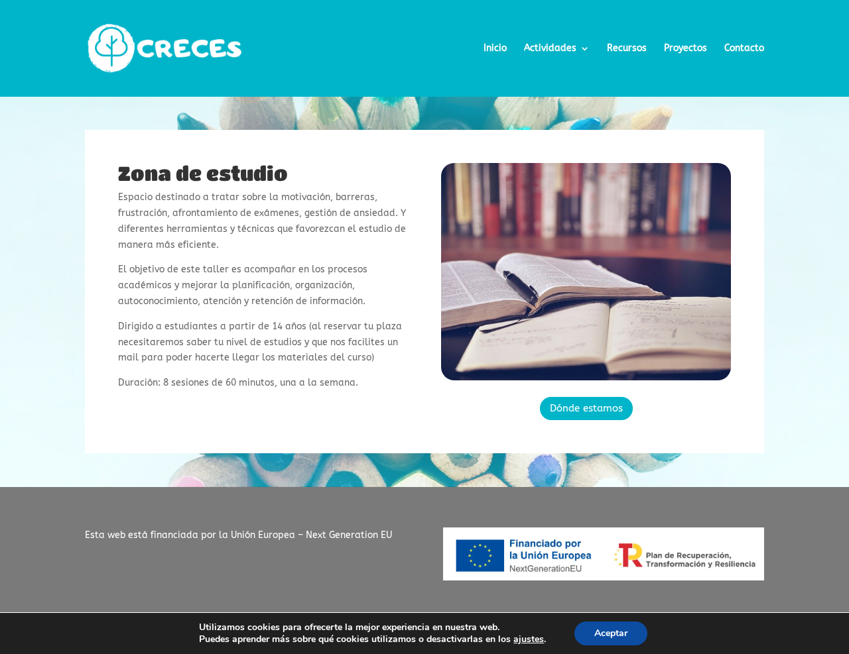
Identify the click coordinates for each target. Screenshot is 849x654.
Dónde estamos (586, 408)
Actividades (550, 49)
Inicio (495, 49)
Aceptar (610, 633)
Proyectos (685, 49)
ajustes (528, 639)
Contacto (744, 49)
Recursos (627, 49)
